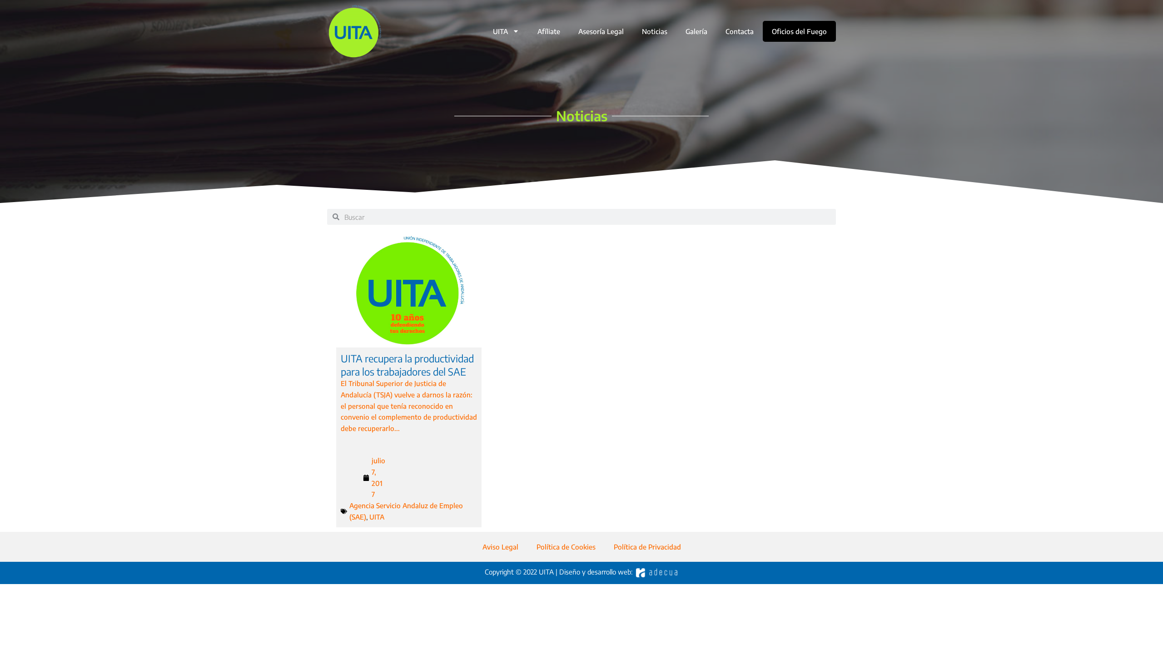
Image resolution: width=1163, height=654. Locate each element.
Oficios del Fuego (799, 31)
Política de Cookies (566, 547)
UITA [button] (500, 31)
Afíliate (548, 31)
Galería (696, 31)
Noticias (654, 31)
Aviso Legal (500, 547)
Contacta (740, 31)
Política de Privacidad (647, 547)
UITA (376, 517)
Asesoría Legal (601, 31)
